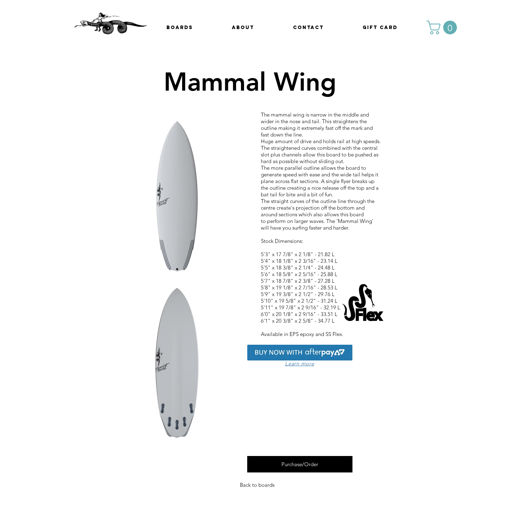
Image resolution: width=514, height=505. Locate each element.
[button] (443, 27)
